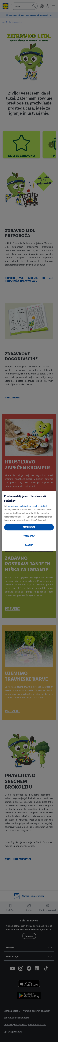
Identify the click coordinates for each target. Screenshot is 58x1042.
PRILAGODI (29, 536)
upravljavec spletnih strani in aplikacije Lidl (27, 506)
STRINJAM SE (29, 527)
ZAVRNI (29, 545)
